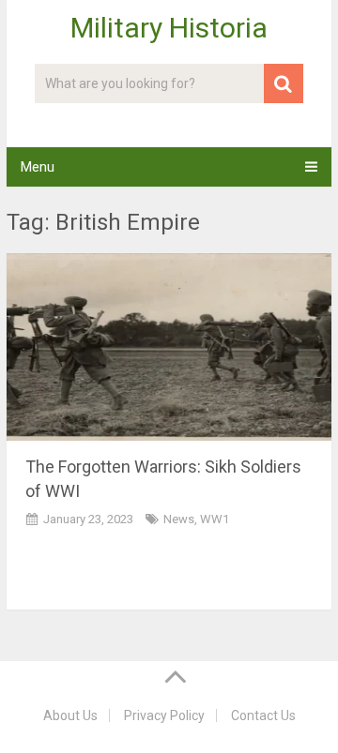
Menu (37, 166)
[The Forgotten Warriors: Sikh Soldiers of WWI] (169, 347)
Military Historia (169, 28)
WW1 (214, 519)
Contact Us (263, 715)
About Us (70, 715)
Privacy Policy (164, 715)
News (178, 519)
